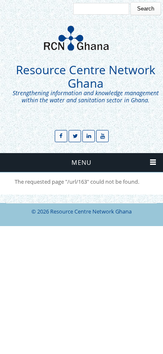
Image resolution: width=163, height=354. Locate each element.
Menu (81, 162)
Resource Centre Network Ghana (85, 76)
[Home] (79, 38)
